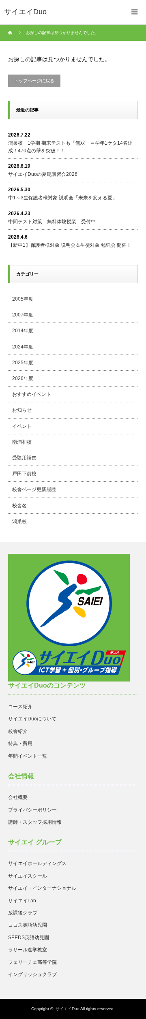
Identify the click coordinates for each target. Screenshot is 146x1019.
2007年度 (22, 315)
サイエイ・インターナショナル (42, 888)
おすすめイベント (31, 394)
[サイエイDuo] (25, 12)
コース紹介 (20, 706)
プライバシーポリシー (32, 810)
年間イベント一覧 (27, 756)
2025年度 (22, 362)
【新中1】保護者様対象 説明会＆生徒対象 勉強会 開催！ (69, 245)
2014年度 (22, 330)
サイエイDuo (67, 1008)
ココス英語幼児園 (27, 925)
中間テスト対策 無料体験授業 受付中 (52, 221)
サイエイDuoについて (32, 719)
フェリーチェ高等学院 (32, 962)
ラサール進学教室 (27, 950)
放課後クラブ (22, 913)
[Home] (11, 33)
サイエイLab (22, 901)
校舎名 (19, 505)
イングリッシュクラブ (32, 974)
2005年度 (22, 299)
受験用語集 (24, 458)
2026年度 (22, 378)
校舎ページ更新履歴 (34, 489)
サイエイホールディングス (37, 863)
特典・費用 (20, 743)
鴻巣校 (19, 521)
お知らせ (22, 410)
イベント (22, 426)
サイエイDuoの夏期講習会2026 (42, 174)
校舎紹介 (18, 731)
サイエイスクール (27, 876)
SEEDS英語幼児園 (28, 937)
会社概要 (18, 797)
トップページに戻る (34, 80)
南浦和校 (22, 442)
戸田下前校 (24, 473)
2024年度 (22, 347)
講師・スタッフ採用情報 (35, 822)
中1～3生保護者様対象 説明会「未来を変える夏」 (62, 198)
